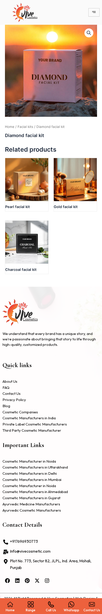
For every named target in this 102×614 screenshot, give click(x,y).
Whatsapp (71, 610)
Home (9, 127)
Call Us (51, 610)
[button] (88, 32)
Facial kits (25, 127)
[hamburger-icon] (94, 12)
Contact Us (91, 610)
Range (30, 610)
